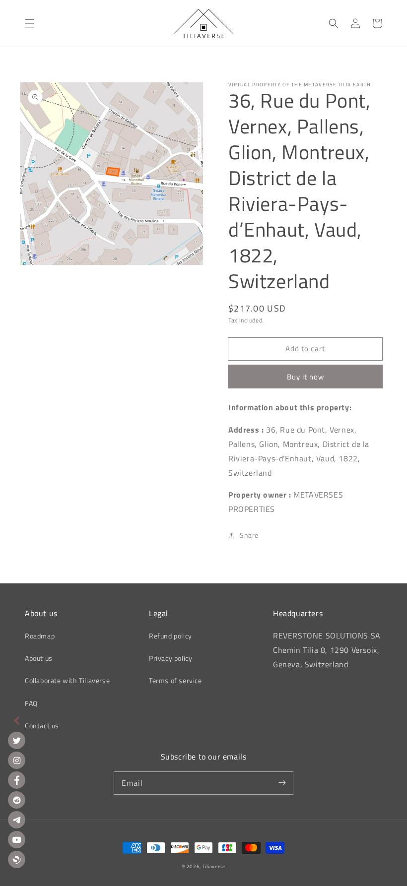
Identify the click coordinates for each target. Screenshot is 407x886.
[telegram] (16, 819)
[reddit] (16, 800)
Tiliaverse (214, 866)
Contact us (42, 725)
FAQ (31, 703)
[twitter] (16, 740)
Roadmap (40, 636)
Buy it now (305, 376)
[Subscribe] (282, 783)
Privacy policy (170, 658)
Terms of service (175, 680)
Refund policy (170, 636)
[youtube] (16, 839)
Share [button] (249, 535)
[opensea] (16, 859)
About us (39, 658)
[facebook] (16, 780)
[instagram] (16, 760)
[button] (30, 23)
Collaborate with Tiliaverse (67, 680)
